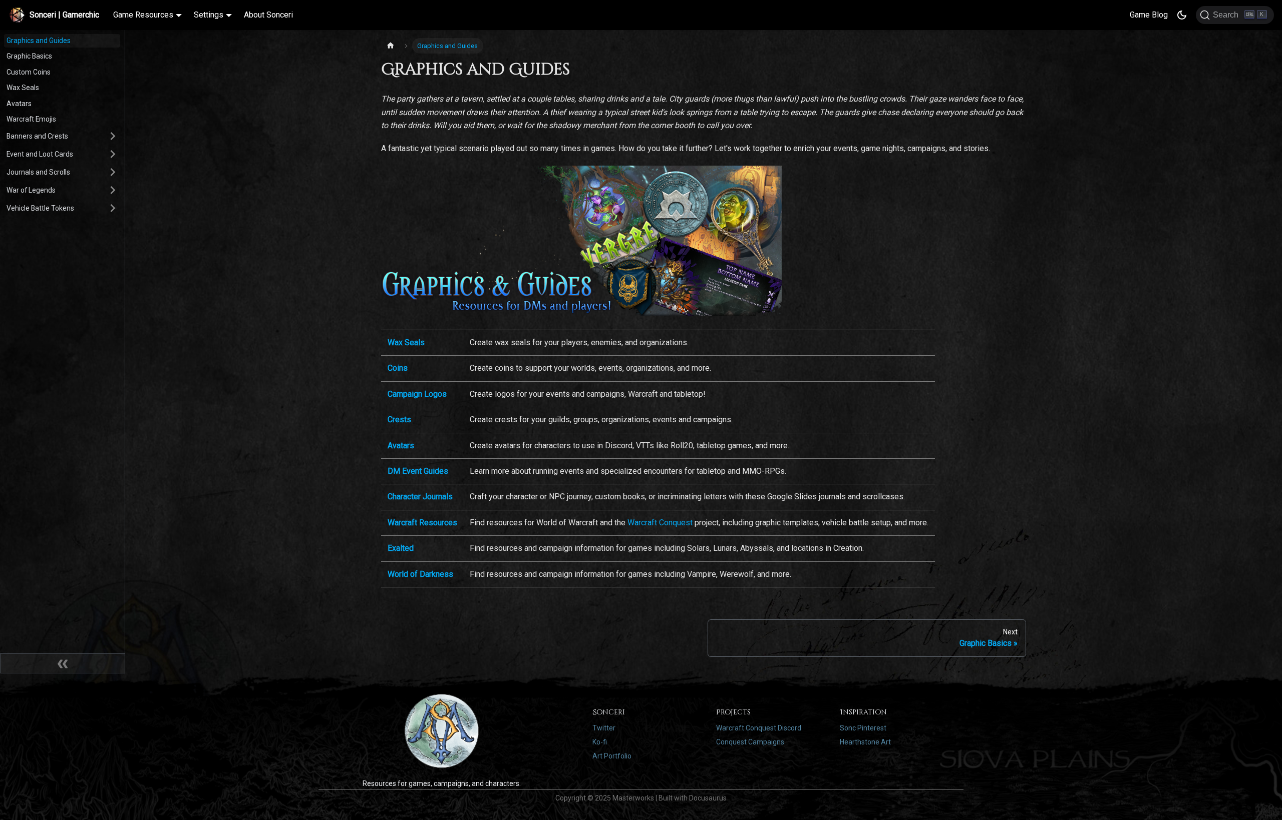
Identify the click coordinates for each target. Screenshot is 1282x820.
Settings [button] (208, 15)
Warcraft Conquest (660, 522)
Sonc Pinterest (863, 728)
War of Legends (31, 190)
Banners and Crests (37, 136)
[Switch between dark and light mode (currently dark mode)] (1182, 15)
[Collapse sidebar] (62, 663)
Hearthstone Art (865, 742)
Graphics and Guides (39, 41)
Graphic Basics (29, 56)
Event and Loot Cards (40, 154)
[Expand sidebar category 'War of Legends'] (111, 190)
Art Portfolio (611, 756)
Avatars (19, 104)
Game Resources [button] (143, 15)
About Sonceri (268, 15)
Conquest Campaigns (750, 742)
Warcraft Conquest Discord (758, 728)
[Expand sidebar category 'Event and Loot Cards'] (111, 154)
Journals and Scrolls (38, 172)
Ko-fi (599, 742)
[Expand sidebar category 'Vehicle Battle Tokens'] (111, 208)
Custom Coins (29, 72)
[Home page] (390, 46)
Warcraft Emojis (31, 119)
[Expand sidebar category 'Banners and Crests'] (111, 136)
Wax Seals (23, 88)
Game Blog (1149, 15)
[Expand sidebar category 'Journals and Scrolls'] (111, 172)
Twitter (603, 728)
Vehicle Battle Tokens (40, 208)
